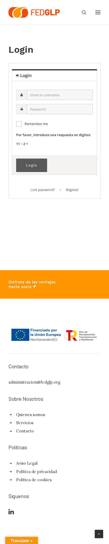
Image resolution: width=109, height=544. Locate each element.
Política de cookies (34, 479)
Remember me (36, 123)
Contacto (25, 430)
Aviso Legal (27, 463)
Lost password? (42, 189)
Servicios (24, 422)
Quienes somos (30, 414)
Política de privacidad (36, 471)
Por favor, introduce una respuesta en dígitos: (53, 134)
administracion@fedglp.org (34, 382)
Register (72, 189)
